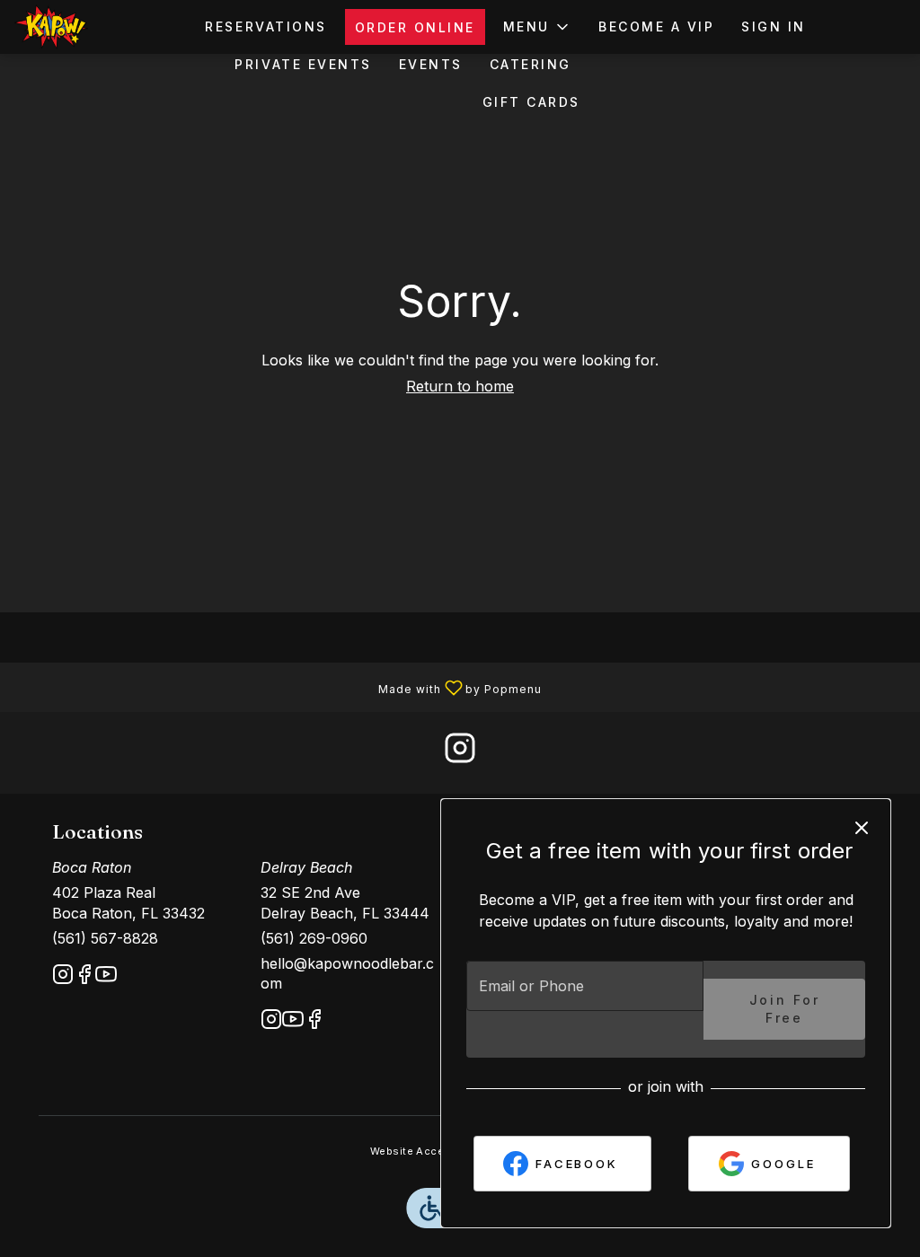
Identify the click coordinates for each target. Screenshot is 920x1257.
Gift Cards (531, 102)
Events (431, 64)
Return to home (460, 386)
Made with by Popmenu (271, 686)
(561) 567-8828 (105, 938)
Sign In (773, 26)
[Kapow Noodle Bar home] (95, 26)
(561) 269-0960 (314, 938)
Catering (530, 64)
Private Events (302, 64)
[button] (537, 27)
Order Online (415, 27)
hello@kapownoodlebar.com (347, 973)
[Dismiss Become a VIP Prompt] (861, 827)
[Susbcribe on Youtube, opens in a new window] (106, 977)
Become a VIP (656, 26)
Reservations (265, 26)
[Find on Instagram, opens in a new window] (460, 753)
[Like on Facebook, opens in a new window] (84, 977)
